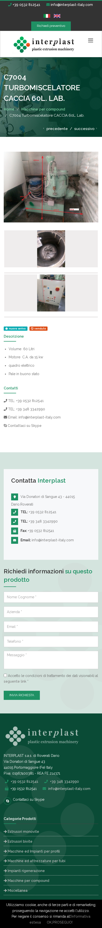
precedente (57, 129)
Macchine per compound (43, 109)
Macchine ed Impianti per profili (33, 851)
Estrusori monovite (23, 832)
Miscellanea (17, 890)
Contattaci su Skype (24, 426)
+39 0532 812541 (26, 5)
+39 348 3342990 (30, 409)
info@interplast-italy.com (71, 5)
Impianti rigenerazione (26, 871)
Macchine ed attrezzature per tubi (36, 861)
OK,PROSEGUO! (60, 922)
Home (9, 109)
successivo (84, 129)
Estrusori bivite (19, 841)
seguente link (15, 681)
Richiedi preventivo (51, 26)
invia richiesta (21, 695)
